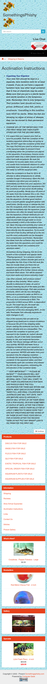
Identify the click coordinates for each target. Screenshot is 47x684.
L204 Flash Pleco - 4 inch (23, 659)
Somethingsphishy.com (34, 673)
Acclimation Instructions (13, 509)
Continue (40, 431)
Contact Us (8, 519)
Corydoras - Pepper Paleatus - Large (23, 559)
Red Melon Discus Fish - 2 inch (23, 577)
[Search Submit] (43, 31)
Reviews (7, 498)
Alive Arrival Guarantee (13, 503)
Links (6, 514)
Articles (7, 524)
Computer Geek (28, 676)
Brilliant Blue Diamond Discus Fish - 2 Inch (23, 603)
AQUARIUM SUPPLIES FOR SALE (19, 479)
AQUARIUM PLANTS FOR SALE (18, 473)
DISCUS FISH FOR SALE (16, 443)
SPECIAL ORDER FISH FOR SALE (20, 468)
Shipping (7, 493)
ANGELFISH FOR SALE (15, 448)
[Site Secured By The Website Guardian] (23, 679)
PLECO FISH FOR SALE (15, 453)
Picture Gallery (10, 529)
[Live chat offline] (39, 45)
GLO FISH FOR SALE (14, 458)
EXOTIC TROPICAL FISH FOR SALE (20, 463)
